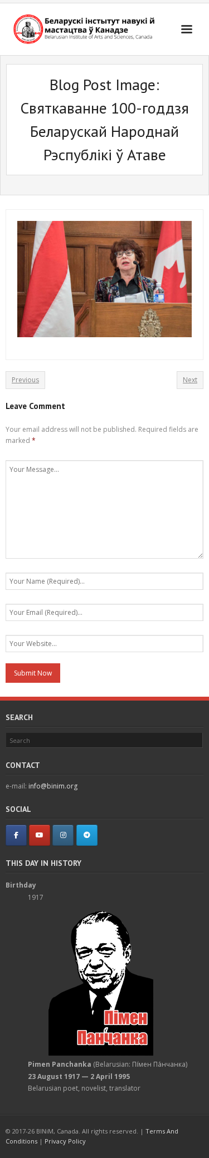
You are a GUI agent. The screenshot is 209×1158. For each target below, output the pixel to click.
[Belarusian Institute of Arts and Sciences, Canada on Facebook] (16, 835)
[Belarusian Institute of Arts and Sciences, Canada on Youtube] (39, 835)
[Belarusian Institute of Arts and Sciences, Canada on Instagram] (63, 835)
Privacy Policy (65, 1141)
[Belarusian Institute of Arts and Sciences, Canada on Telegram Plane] (87, 835)
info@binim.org (52, 786)
